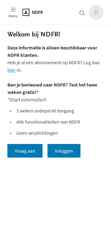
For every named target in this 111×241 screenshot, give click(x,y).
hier (11, 70)
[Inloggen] (96, 12)
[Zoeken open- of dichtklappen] (82, 13)
